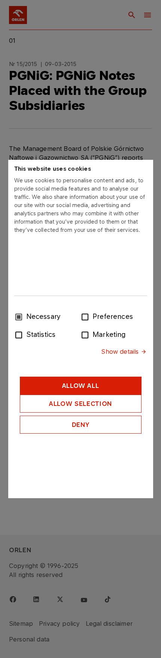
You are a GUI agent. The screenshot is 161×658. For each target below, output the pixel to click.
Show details (120, 351)
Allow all (80, 385)
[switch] (86, 316)
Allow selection (80, 403)
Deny (80, 424)
